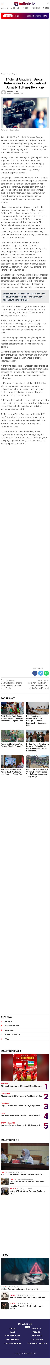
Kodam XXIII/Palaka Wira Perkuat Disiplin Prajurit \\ (12, 745)
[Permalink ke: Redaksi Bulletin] (3, 92)
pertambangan (12, 1026)
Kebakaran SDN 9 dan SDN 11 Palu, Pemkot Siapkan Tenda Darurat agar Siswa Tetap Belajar (37, 773)
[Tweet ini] (40, 673)
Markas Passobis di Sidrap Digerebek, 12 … (20, 1289)
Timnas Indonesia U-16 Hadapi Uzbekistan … (21, 1086)
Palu (3, 1113)
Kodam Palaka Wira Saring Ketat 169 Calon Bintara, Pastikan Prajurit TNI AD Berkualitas (37, 747)
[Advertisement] (25, 45)
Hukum (3, 1287)
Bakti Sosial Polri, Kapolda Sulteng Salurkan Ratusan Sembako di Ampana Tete (12, 718)
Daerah (4, 1123)
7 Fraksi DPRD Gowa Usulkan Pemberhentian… (22, 1174)
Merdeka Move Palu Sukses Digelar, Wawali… (21, 1115)
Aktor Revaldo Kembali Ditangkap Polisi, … (29, 1297)
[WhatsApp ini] (46, 673)
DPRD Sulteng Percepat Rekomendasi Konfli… (27, 1182)
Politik (4, 1172)
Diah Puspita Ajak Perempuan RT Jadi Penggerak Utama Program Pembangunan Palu (36, 721)
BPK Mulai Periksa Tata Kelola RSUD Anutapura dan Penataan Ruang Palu (11, 772)
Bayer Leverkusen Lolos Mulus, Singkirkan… (21, 1106)
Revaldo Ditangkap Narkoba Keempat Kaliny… (26, 1307)
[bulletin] (25, 3)
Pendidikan (5, 1094)
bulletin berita (12, 1034)
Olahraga (5, 1084)
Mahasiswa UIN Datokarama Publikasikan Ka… (21, 1096)
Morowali (9, 1030)
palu (7, 1039)
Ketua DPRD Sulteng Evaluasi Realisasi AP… (27, 1192)
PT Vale (8, 1021)
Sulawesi (11, 1123)
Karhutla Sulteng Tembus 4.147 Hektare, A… (21, 1125)
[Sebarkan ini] (34, 673)
